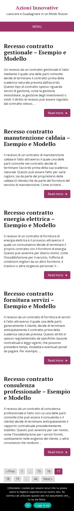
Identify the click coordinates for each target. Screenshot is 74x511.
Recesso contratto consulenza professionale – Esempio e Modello (37, 388)
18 (7, 479)
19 (17, 479)
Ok (28, 505)
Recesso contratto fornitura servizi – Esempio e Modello (30, 300)
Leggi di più (42, 505)
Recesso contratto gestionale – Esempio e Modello (35, 52)
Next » (48, 479)
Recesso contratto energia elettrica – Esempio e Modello (30, 219)
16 (48, 471)
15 (39, 471)
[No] (69, 497)
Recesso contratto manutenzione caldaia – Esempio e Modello (37, 138)
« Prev (10, 471)
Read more (55, 113)
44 (35, 479)
